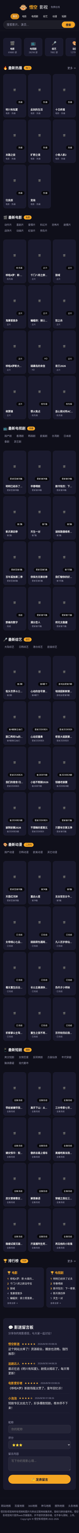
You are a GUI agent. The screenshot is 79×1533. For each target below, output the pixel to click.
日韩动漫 (24, 852)
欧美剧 (43, 436)
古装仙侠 (52, 1057)
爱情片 (31, 225)
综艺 (45, 16)
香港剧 (20, 436)
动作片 (8, 225)
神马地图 (46, 1506)
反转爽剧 (38, 1057)
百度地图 (19, 1506)
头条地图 (73, 1506)
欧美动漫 (38, 852)
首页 (15, 16)
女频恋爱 (24, 1057)
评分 (11, 1437)
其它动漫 (52, 852)
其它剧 (17, 441)
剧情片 (67, 225)
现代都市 (24, 1063)
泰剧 (6, 441)
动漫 (54, 16)
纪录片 (31, 230)
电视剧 (34, 16)
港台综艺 (38, 647)
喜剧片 (20, 225)
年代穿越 (66, 1057)
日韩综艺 (24, 647)
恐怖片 (55, 225)
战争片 (8, 230)
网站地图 (6, 1506)
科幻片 (43, 225)
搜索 (68, 24)
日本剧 (67, 436)
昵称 (11, 1422)
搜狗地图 (59, 1506)
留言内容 (13, 1454)
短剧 (64, 16)
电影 (24, 16)
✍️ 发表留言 (39, 1479)
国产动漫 (9, 852)
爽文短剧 (9, 1057)
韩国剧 (31, 436)
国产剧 (8, 436)
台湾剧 (55, 436)
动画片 (20, 230)
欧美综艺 (52, 647)
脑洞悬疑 (9, 1063)
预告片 (43, 230)
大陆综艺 (9, 647)
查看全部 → (12, 1303)
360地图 (32, 1506)
